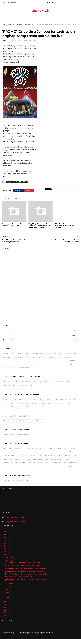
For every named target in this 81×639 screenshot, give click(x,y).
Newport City (68, 455)
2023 (6, 537)
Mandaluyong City (65, 399)
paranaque (20, 407)
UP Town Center (56, 463)
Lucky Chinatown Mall (9, 455)
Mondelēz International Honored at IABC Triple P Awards (64, 226)
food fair (21, 357)
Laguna (35, 399)
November (10, 560)
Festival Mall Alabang (55, 448)
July (7, 589)
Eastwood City (19, 448)
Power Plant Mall (20, 459)
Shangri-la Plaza (25, 463)
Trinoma (40, 463)
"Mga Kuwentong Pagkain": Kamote (19, 577)
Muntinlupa (19, 403)
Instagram (41, 335)
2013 (6, 610)
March (8, 598)
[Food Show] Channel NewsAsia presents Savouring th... (26, 574)
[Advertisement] (40, 303)
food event (6, 357)
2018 (6, 552)
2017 (6, 555)
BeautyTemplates (20, 633)
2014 (6, 607)
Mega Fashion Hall (50, 455)
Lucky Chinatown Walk (30, 455)
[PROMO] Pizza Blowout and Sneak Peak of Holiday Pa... (26, 580)
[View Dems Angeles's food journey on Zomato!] (14, 518)
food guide (36, 357)
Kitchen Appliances (37, 354)
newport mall (73, 463)
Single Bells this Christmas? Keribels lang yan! (22, 562)
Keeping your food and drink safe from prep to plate (13, 225)
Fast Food (20, 354)
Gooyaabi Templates (45, 633)
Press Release (29, 24)
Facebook (41, 331)
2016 (6, 601)
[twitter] (53, 2)
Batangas (22, 399)
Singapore (21, 480)
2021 (6, 543)
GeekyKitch (40, 10)
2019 (6, 549)
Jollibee (19, 24)
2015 (6, 604)
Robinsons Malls (38, 459)
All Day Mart (21, 421)
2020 (6, 546)
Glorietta (72, 448)
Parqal (5, 459)
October (9, 583)
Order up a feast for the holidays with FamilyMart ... (25, 565)
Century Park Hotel (8, 435)
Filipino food (43, 382)
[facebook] (47, 2)
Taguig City (62, 403)
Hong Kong (6, 480)
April (8, 595)
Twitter (41, 339)
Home (3, 2)
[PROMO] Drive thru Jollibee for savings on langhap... (25, 571)
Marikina (5, 403)
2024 (6, 534)
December (10, 557)
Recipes (53, 354)
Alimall (5, 448)
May (7, 592)
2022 (6, 540)
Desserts (5, 354)
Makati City (48, 399)
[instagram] (50, 2)
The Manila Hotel (23, 435)
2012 (6, 613)
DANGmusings (12, 2)
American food (7, 382)
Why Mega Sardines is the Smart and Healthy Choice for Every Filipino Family (39, 226)
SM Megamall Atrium (57, 459)
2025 (6, 532)
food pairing (52, 357)
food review (73, 361)
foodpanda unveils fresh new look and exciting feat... (25, 568)
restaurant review (23, 368)
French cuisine (59, 382)
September (10, 586)
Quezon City (35, 403)
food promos (11, 24)
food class (67, 354)
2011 (6, 616)
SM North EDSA (7, 463)
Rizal (49, 403)
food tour (6, 368)
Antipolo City (7, 399)
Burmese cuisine (26, 382)
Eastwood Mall (36, 448)
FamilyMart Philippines (35, 421)
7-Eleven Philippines (9, 421)
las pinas (6, 407)
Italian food (6, 385)
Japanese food (22, 385)
